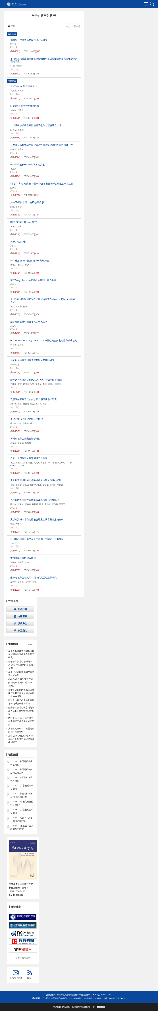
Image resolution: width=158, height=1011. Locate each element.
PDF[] (30, 51)
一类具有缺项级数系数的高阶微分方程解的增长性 (35, 125)
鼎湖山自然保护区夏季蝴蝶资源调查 (28, 458)
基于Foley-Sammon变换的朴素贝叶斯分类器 (33, 280)
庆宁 (62, 462)
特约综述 (12, 34)
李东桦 (28, 443)
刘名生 (21, 110)
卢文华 (69, 462)
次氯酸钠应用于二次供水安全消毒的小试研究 (33, 399)
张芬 (34, 582)
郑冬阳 (51, 462)
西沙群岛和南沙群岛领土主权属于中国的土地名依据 (37, 539)
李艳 (27, 562)
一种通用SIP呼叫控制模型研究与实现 (29, 260)
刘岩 (20, 226)
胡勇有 (38, 404)
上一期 (67, 26)
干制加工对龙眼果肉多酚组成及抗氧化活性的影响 (35, 480)
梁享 (57, 462)
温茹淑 (13, 443)
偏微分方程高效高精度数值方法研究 (28, 39)
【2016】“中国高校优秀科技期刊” (21, 803)
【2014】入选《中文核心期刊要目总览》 (21, 819)
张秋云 (26, 423)
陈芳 (32, 404)
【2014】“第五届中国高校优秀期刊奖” (21, 827)
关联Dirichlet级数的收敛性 (23, 86)
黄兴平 (28, 265)
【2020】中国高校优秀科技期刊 (21, 763)
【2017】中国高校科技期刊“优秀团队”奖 (21, 795)
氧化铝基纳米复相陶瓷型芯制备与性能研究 (32, 360)
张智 (32, 384)
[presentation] (16, 202)
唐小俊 (46, 485)
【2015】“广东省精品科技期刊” (21, 811)
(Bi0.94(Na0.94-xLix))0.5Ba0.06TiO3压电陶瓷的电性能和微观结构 (43, 340)
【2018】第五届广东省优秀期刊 (21, 779)
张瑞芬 (53, 485)
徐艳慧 (28, 582)
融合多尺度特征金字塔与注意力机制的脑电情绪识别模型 (21, 710)
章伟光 (38, 384)
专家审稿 (22, 616)
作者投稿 (22, 609)
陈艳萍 (13, 44)
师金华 (13, 345)
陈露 (20, 404)
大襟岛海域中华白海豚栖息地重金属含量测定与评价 (37, 519)
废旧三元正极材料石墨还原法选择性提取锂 (21, 730)
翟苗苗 (13, 582)
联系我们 (22, 630)
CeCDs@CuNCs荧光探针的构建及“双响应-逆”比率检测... (20, 682)
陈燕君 (44, 462)
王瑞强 (13, 326)
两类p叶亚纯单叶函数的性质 (24, 105)
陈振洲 (13, 284)
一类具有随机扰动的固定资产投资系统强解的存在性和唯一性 (41, 145)
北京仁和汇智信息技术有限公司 (76, 1007)
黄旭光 (19, 306)
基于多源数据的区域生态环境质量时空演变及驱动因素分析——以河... (21, 693)
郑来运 (13, 149)
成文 (32, 423)
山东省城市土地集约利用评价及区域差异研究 (33, 577)
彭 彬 (12, 66)
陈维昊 (19, 462)
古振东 (13, 90)
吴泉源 (21, 582)
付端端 (13, 110)
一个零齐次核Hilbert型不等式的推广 (28, 164)
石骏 (12, 485)
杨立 (12, 462)
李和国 (58, 384)
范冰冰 (21, 265)
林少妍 (36, 462)
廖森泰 (19, 485)
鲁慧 (12, 524)
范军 (20, 384)
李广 (12, 306)
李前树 (19, 66)
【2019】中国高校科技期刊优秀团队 (21, 771)
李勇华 (19, 207)
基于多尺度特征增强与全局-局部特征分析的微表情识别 (20, 664)
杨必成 (13, 169)
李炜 (20, 364)
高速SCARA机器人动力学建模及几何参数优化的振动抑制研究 (21, 739)
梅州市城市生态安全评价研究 (25, 438)
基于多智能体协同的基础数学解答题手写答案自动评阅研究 (21, 654)
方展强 (19, 524)
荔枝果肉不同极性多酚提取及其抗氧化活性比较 (34, 500)
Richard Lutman (17, 465)
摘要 (12, 51)
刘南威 (13, 543)
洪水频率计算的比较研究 (23, 558)
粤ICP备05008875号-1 (102, 995)
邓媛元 (60, 485)
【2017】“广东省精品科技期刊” (21, 787)
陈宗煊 (21, 130)
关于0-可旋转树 (18, 241)
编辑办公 (22, 623)
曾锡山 (13, 265)
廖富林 (21, 443)
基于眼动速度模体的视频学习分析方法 (21, 673)
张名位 (26, 485)
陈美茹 (13, 130)
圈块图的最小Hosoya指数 (23, 222)
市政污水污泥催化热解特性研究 (26, 419)
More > (31, 645)
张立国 (13, 423)
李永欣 (13, 226)
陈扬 (30, 462)
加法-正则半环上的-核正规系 (27, 202)
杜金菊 (13, 364)
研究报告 (12, 81)
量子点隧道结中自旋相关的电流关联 (28, 321)
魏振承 (33, 485)
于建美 (13, 384)
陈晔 (12, 207)
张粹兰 (13, 504)
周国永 (51, 384)
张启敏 (21, 149)
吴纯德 (13, 404)
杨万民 (21, 345)
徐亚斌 (26, 404)
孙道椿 (21, 90)
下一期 (77, 26)
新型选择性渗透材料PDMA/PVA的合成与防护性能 (36, 379)
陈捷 (45, 404)
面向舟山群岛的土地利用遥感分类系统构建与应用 (21, 702)
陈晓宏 (21, 562)
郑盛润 (26, 384)
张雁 (39, 485)
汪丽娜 (13, 562)
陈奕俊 (13, 188)
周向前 (13, 246)
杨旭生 (26, 306)
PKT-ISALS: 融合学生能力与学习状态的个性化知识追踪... (21, 721)
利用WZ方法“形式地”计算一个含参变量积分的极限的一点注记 (41, 183)
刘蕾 (20, 423)
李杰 (45, 384)
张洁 (25, 462)
